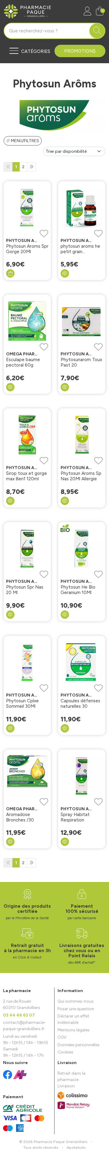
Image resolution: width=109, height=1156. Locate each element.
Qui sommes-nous (76, 1001)
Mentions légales (74, 1030)
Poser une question (76, 1008)
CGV (62, 1037)
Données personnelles (79, 1044)
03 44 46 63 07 (19, 1015)
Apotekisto (76, 1147)
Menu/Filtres (24, 140)
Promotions (80, 51)
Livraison (66, 1086)
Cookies (65, 1052)
